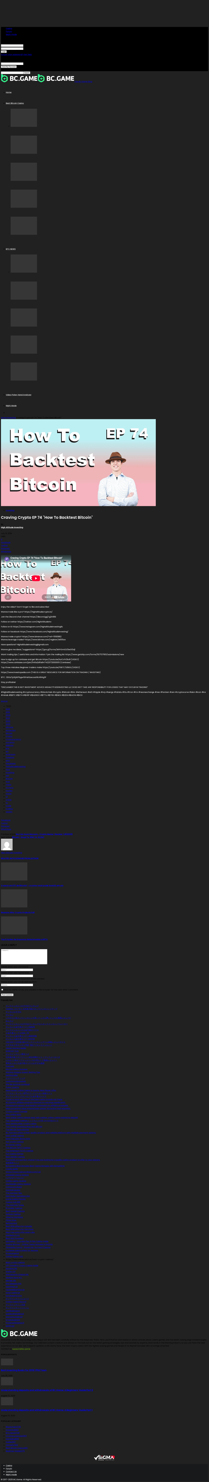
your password (30, 48)
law (7, 775)
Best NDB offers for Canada (19, 1226)
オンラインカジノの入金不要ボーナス (22, 1030)
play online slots (13, 1114)
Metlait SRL (11, 1280)
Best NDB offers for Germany (20, 1229)
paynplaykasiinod (14, 1316)
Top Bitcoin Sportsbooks (17, 1129)
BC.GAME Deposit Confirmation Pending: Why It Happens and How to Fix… (52, 212)
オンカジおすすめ (13, 1011)
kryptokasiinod (13, 1319)
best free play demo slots (18, 1138)
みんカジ (10, 1021)
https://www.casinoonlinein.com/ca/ (23, 1172)
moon (8, 793)
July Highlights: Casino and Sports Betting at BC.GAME (42, 304)
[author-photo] (7, 849)
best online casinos (15, 1135)
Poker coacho (12, 1087)
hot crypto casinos (15, 1141)
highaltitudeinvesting (16, 766)
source (4, 701)
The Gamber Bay (14, 1193)
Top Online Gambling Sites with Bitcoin (24, 1126)
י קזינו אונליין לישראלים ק (15, 1178)
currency (10, 742)
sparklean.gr (12, 1286)
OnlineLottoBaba (14, 1187)
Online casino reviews (16, 1181)
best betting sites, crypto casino (21, 1123)
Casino (9, 28)
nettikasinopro (13, 1310)
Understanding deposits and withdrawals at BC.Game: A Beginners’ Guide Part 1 (47, 1410)
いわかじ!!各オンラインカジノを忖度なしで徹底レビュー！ (31, 1060)
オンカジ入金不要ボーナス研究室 (20, 1039)
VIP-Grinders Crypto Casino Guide (22, 1265)
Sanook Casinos (13, 1214)
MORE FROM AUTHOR (28, 858)
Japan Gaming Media (16, 1048)
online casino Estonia (16, 1199)
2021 (8, 718)
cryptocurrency (13, 739)
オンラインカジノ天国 (15, 1304)
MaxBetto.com (13, 1235)
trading (9, 808)
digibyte (9, 745)
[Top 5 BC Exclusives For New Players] (24, 153)
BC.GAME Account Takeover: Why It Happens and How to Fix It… (46, 239)
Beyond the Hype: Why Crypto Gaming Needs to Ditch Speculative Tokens (52, 331)
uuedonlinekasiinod (15, 1313)
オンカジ (10, 1014)
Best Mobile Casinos (15, 1156)
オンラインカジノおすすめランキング (22, 1005)
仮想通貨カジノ (12, 1162)
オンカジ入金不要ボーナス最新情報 (21, 1036)
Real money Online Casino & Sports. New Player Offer (31, 1090)
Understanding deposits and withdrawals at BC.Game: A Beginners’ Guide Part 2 (47, 1390)
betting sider (12, 1075)
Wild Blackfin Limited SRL (17, 1274)
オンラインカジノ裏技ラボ (17, 1054)
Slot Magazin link (13, 1283)
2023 (8, 724)
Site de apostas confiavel (18, 1084)
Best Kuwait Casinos (15, 1211)
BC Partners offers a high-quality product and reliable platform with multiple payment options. (51, 1132)
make (8, 784)
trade (8, 805)
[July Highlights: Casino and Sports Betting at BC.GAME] (24, 299)
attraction (11, 730)
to (7, 802)
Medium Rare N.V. (14, 1277)
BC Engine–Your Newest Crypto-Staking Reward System (43, 358)
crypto (9, 736)
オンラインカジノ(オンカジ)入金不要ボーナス (26, 1096)
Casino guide (12, 1168)
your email (28, 63)
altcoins (9, 727)
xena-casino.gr (13, 1292)
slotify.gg (10, 1325)
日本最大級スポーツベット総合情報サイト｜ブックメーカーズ (33, 1057)
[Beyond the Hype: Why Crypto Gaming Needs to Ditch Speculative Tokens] (24, 326)
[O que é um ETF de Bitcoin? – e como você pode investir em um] (14, 879)
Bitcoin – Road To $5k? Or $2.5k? (28, 837)
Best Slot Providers (15, 1238)
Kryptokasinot (12, 1253)
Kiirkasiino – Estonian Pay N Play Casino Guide (27, 1241)
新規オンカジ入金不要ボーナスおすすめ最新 (25, 1063)
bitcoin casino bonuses (16, 1069)
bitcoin (9, 733)
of (7, 796)
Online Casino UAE (14, 1256)
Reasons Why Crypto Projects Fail (17, 912)
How (8, 769)
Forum (9, 31)
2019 (8, 712)
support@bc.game (21, 1348)
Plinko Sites (11, 1220)
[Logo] (19, 81)
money (9, 790)
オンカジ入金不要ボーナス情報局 (20, 1027)
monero (9, 787)
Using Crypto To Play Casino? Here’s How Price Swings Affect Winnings (51, 131)
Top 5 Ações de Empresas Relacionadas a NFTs (24, 939)
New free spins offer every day (20, 1232)
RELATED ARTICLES (10, 858)
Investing (11, 417)
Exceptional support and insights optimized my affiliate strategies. (37, 1105)
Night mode (11, 34)
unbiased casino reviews (17, 1175)
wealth (9, 811)
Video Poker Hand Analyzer (18, 394)
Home (8, 92)
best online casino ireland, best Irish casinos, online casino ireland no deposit (42, 1117)
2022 (8, 721)
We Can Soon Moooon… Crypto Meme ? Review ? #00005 (44, 834)
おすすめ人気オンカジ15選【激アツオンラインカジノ (29, 1045)
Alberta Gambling (14, 1217)
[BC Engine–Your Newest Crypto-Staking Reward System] (24, 353)
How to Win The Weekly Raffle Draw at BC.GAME (37, 185)
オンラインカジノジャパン (17, 1307)
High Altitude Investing (12, 527)
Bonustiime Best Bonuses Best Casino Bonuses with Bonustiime (35, 1165)
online (8, 799)
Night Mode (11, 405)
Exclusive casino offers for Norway (22, 1250)
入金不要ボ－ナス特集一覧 (17, 1033)
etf (7, 751)
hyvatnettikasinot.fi (15, 1322)
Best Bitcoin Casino (15, 103)
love (8, 781)
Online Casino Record (16, 1301)
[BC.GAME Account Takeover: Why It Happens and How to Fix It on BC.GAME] (24, 234)
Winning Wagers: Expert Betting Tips (23, 1072)
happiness (11, 763)
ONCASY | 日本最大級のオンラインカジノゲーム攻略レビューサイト (36, 1042)
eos (7, 748)
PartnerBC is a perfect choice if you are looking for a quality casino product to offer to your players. (53, 1159)
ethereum (10, 754)
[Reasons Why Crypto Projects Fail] (14, 906)
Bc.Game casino (13, 1144)
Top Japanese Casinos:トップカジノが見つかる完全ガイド (32, 1120)
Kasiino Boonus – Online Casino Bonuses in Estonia (29, 1244)
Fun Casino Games (14, 1153)
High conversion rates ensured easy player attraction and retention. (38, 1108)
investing (10, 772)
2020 (8, 715)
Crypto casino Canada (16, 1111)
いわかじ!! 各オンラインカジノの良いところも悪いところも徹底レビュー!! (38, 1018)
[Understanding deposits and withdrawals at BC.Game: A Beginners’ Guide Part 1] (7, 1404)
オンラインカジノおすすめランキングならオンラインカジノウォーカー (37, 1024)
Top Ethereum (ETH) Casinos (19, 1150)
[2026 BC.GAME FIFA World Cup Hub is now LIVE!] (24, 380)
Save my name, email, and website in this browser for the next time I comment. (40, 989)
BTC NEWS (11, 249)
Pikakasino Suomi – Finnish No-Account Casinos (28, 1247)
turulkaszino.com (14, 1295)
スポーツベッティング (15, 1078)
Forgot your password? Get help (16, 54)
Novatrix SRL (11, 1268)
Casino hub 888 (13, 1202)
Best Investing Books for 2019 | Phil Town (24, 1370)
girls (8, 760)
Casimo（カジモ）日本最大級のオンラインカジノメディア (31, 1008)
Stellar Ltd (10, 1271)
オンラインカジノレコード (17, 1298)
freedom (10, 757)
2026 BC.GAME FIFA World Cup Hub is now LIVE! (37, 385)
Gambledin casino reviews (18, 1184)
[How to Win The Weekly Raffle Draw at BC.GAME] (24, 180)
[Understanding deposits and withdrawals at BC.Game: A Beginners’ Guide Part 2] (7, 1384)
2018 (8, 709)
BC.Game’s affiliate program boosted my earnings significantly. (36, 1102)
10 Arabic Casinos (14, 1208)
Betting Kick (11, 1223)
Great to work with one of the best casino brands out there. (34, 1099)
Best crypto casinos (15, 1262)
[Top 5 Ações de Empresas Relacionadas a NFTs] (14, 933)
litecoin (9, 778)
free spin (10, 1066)
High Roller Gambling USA (18, 1196)
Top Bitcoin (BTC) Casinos (18, 1147)
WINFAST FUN (12, 1051)
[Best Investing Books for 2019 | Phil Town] (7, 1364)
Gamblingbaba (13, 1190)
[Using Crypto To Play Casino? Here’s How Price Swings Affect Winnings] (24, 126)
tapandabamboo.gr (15, 1289)
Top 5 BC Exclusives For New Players (31, 158)
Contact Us (11, 1471)
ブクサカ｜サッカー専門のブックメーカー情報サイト (29, 1093)
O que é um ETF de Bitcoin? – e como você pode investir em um (32, 885)
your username (30, 45)
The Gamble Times (15, 1205)
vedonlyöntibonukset (16, 1081)
